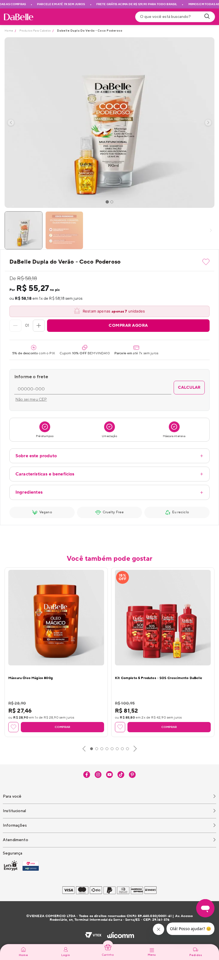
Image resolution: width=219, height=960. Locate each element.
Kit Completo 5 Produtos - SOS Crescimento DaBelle (158, 678)
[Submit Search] (207, 16)
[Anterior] (84, 749)
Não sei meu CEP (31, 399)
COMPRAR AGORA (128, 325)
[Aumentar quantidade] (39, 326)
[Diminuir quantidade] (15, 326)
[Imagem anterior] (10, 122)
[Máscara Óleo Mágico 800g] (56, 617)
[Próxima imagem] (208, 122)
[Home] (18, 17)
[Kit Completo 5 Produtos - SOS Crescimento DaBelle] (163, 617)
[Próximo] (135, 749)
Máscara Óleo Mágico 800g (30, 678)
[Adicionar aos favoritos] (206, 262)
